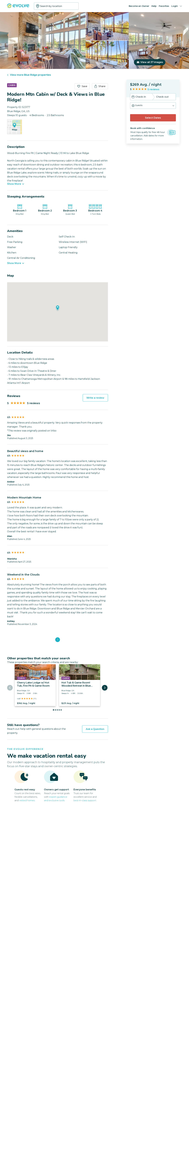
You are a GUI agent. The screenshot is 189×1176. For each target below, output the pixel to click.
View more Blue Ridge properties (30, 74)
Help (154, 6)
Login (174, 6)
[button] (153, 105)
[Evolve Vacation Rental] (18, 7)
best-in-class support (85, 800)
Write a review (95, 397)
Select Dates (153, 117)
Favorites (164, 6)
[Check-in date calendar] (133, 97)
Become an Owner (139, 6)
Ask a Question (95, 729)
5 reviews (153, 89)
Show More (14, 184)
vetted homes (27, 800)
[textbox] (56, 6)
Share (101, 86)
